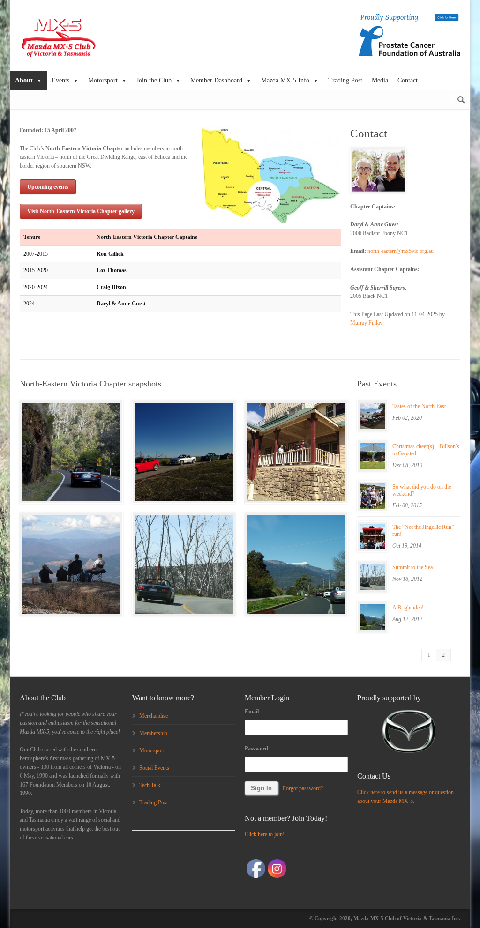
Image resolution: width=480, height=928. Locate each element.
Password (256, 748)
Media (380, 80)
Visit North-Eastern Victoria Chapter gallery (81, 211)
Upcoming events (47, 187)
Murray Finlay (366, 322)
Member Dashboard (216, 80)
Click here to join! (265, 834)
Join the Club (154, 80)
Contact (408, 80)
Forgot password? (303, 788)
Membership (153, 733)
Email (252, 711)
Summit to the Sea (412, 567)
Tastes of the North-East (419, 406)
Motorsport (103, 80)
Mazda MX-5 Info (285, 80)
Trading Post (345, 80)
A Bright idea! (408, 607)
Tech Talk (149, 785)
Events (60, 80)
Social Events (154, 768)
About (24, 80)
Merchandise (153, 716)
